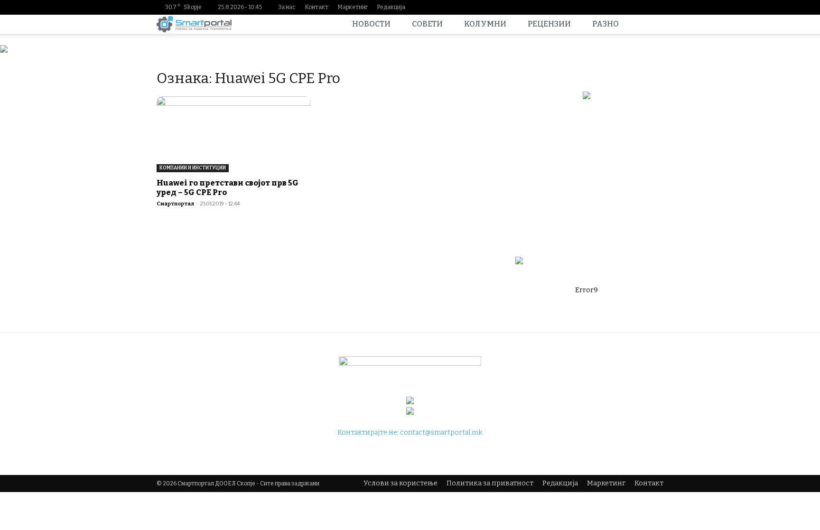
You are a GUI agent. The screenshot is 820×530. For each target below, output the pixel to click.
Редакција (391, 7)
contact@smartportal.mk (441, 432)
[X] (656, 7)
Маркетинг (352, 7)
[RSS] (641, 7)
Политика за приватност (490, 483)
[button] (652, 25)
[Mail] (626, 7)
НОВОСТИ (371, 23)
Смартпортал (175, 204)
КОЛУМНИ (485, 23)
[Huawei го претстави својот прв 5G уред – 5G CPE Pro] (233, 134)
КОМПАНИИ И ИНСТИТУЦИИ (192, 168)
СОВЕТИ (427, 23)
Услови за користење (400, 483)
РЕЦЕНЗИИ (549, 23)
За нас (287, 7)
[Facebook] (595, 7)
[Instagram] (611, 7)
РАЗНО (605, 23)
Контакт (316, 7)
